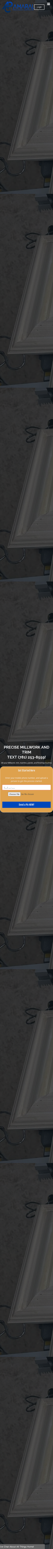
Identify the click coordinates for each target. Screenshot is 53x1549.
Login (39, 7)
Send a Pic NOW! (26, 804)
